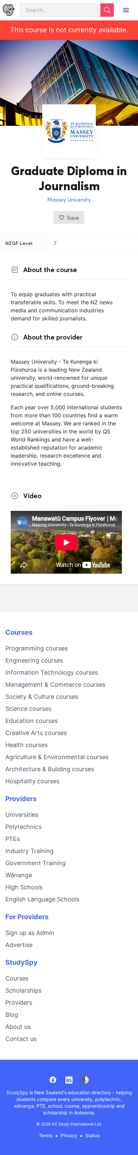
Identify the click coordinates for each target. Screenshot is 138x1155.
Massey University (69, 199)
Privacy (69, 1135)
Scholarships (23, 990)
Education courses (31, 720)
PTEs (12, 838)
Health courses (26, 744)
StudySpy (21, 962)
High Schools (24, 887)
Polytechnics (23, 826)
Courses (18, 632)
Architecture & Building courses (49, 769)
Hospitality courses (32, 781)
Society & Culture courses (41, 696)
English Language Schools (42, 899)
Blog (11, 1014)
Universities (21, 814)
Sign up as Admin (29, 932)
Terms (45, 1135)
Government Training (35, 863)
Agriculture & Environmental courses (57, 756)
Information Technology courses (51, 672)
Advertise (18, 944)
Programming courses (36, 648)
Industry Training (29, 850)
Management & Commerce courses (55, 684)
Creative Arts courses (36, 732)
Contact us (21, 1038)
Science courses (28, 708)
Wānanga (18, 875)
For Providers (27, 917)
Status (92, 1135)
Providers (21, 799)
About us (17, 1026)
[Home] (9, 10)
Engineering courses (34, 660)
